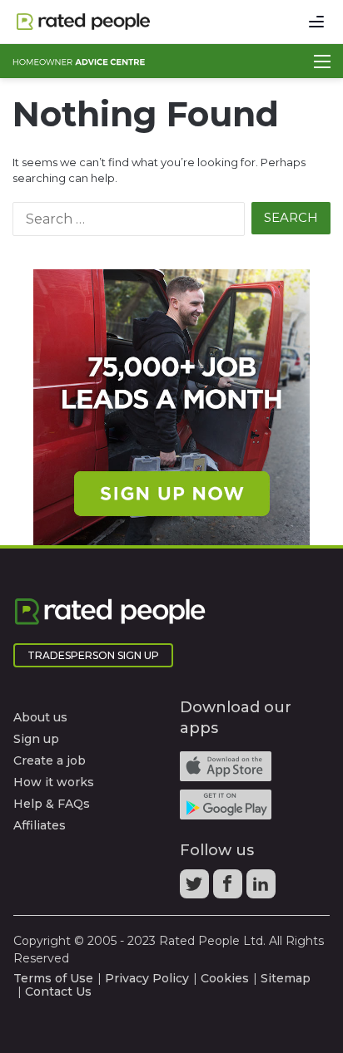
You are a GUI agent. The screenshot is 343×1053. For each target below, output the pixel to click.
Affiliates (39, 825)
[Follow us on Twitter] (196, 889)
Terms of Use (53, 978)
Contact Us (58, 991)
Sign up (36, 738)
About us (40, 717)
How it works (53, 782)
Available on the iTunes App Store (225, 766)
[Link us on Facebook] (229, 889)
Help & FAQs (51, 803)
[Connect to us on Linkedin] (263, 889)
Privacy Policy (147, 978)
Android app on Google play (225, 804)
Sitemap (286, 978)
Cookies (225, 978)
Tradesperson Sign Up (93, 655)
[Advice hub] (79, 61)
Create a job (49, 760)
